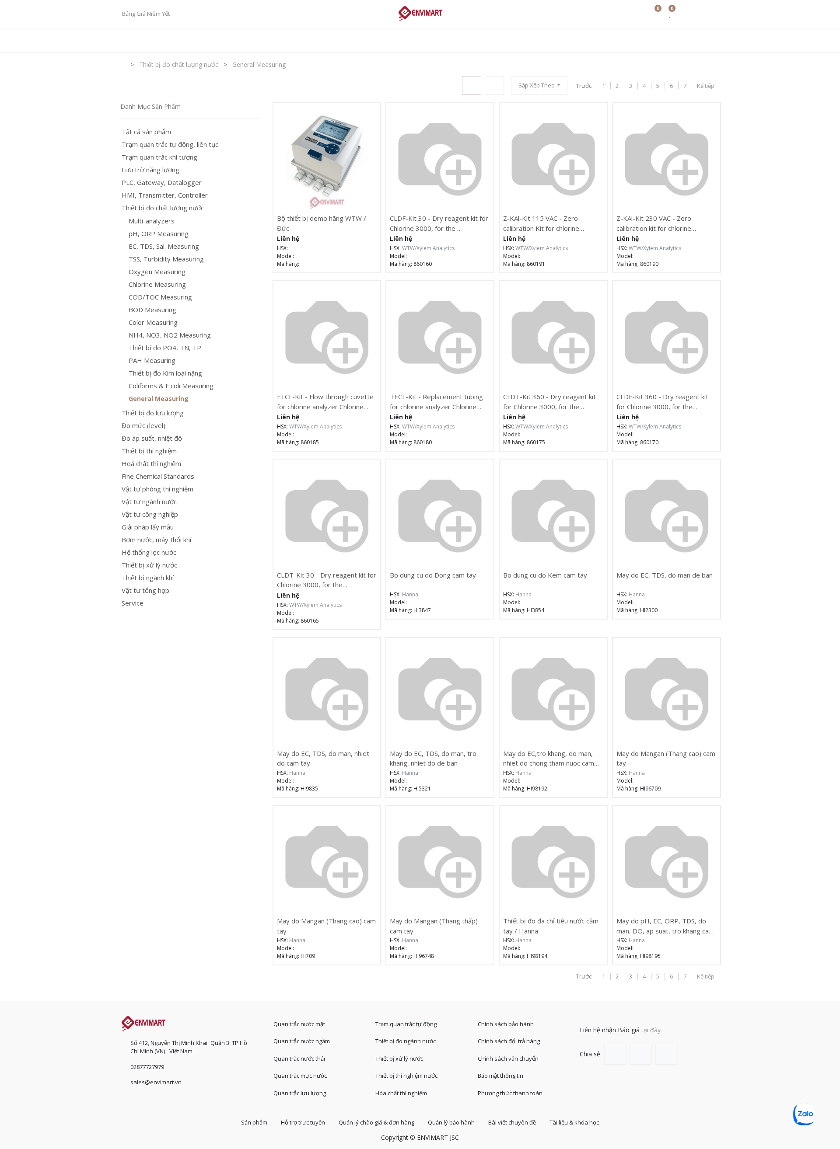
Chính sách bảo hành (506, 1024)
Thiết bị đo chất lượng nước (163, 208)
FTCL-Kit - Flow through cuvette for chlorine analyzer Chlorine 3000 (325, 401)
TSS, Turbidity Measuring (166, 259)
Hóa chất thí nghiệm (401, 1093)
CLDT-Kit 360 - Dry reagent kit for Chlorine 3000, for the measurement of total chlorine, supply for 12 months (549, 401)
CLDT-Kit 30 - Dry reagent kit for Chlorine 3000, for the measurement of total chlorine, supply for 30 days (326, 580)
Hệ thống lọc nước (149, 552)
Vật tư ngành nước (149, 502)
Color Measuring (153, 322)
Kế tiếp (705, 85)
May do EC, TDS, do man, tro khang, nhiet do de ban (433, 758)
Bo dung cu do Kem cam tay (545, 575)
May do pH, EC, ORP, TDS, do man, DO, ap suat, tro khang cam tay (665, 925)
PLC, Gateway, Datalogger (162, 182)
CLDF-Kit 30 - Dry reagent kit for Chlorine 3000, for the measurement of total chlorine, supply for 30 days (439, 223)
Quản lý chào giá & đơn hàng (376, 1122)
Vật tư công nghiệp (150, 514)
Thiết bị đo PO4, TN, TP (165, 348)
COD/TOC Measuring (160, 297)
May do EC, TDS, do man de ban (664, 575)
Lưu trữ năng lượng (150, 170)
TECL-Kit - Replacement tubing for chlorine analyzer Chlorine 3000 (436, 401)
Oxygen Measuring (157, 272)
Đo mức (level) (143, 425)
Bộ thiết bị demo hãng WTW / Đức (321, 223)
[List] (494, 85)
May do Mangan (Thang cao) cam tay (665, 758)
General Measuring (159, 399)
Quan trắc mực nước (300, 1075)
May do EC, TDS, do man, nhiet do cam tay (323, 758)
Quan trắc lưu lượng (299, 1093)
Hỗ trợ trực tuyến (303, 1122)
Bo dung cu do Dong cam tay (433, 575)
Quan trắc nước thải (299, 1058)
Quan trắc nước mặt (299, 1024)
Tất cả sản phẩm (146, 132)
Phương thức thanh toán (510, 1093)
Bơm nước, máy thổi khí (156, 540)
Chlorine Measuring (157, 284)
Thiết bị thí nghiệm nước (406, 1075)
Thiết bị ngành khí (148, 578)
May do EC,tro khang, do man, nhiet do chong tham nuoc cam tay (548, 758)
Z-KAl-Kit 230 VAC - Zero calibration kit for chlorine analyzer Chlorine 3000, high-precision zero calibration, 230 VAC (661, 223)
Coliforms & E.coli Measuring (171, 386)
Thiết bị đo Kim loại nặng (165, 373)
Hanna (410, 594)
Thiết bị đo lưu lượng (153, 413)
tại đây (651, 1030)
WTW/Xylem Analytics (428, 248)
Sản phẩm (254, 1122)
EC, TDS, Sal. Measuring (164, 246)
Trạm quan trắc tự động (406, 1024)
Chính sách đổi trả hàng (509, 1041)
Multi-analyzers (152, 221)
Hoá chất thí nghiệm (151, 464)
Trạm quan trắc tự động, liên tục (170, 144)
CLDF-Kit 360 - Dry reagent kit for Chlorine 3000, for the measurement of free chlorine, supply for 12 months (662, 401)
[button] (539, 85)
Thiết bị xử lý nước (149, 565)
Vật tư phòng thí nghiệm (157, 489)
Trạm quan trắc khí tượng (159, 157)
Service (133, 603)
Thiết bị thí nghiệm (149, 451)
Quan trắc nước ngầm (301, 1041)
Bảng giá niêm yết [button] (146, 13)
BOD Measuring (152, 310)
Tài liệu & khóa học (574, 1122)
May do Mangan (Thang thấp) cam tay (434, 925)
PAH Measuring (152, 360)
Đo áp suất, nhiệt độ (152, 438)
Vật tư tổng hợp (145, 590)
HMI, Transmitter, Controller (165, 195)
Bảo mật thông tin (500, 1075)
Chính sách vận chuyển (508, 1058)
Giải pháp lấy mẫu (148, 527)
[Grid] (471, 85)
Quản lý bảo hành (451, 1122)
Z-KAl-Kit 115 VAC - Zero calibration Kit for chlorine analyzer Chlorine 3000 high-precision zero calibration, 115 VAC (548, 223)
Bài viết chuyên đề (512, 1122)
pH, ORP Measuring (159, 234)
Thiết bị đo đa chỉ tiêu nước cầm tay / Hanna (550, 925)
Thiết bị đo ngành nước (405, 1041)
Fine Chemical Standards (158, 476)
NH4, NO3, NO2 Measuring (170, 335)
